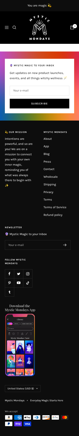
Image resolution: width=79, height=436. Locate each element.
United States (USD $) (20, 388)
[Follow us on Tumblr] (9, 291)
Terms (48, 199)
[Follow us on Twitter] (18, 273)
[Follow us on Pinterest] (9, 282)
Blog (46, 154)
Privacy (48, 192)
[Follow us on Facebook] (9, 273)
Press (47, 161)
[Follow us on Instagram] (27, 273)
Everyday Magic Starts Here (46, 400)
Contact (49, 169)
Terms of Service (55, 207)
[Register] (65, 245)
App (46, 146)
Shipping (50, 184)
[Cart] (72, 27)
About (48, 139)
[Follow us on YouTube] (18, 282)
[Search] (14, 27)
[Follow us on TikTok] (27, 282)
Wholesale (51, 177)
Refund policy (53, 215)
